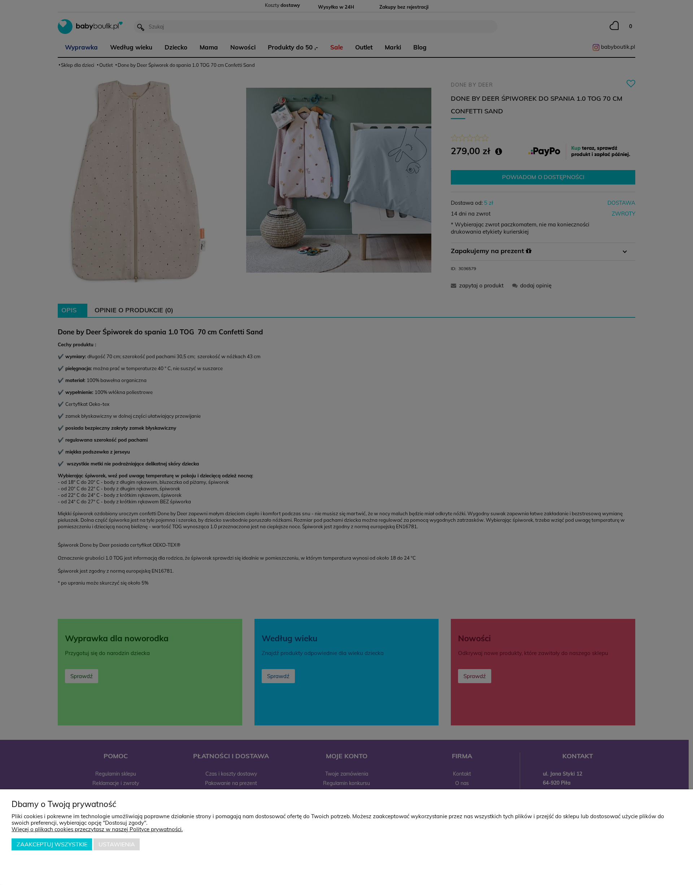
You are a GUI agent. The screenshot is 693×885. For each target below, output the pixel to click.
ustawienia (117, 844)
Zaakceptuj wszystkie (52, 844)
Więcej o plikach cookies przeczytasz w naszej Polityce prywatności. (97, 829)
